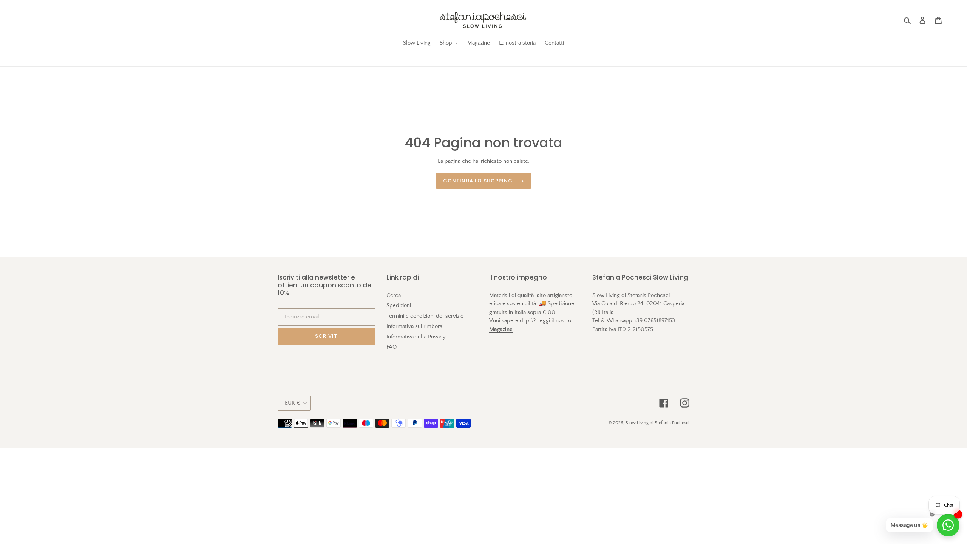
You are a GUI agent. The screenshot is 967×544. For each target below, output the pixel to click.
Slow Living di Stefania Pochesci (657, 422)
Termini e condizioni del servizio (424, 316)
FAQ (391, 347)
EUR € (292, 403)
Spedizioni (398, 305)
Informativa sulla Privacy (416, 337)
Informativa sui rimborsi (414, 326)
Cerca (393, 295)
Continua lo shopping (478, 180)
